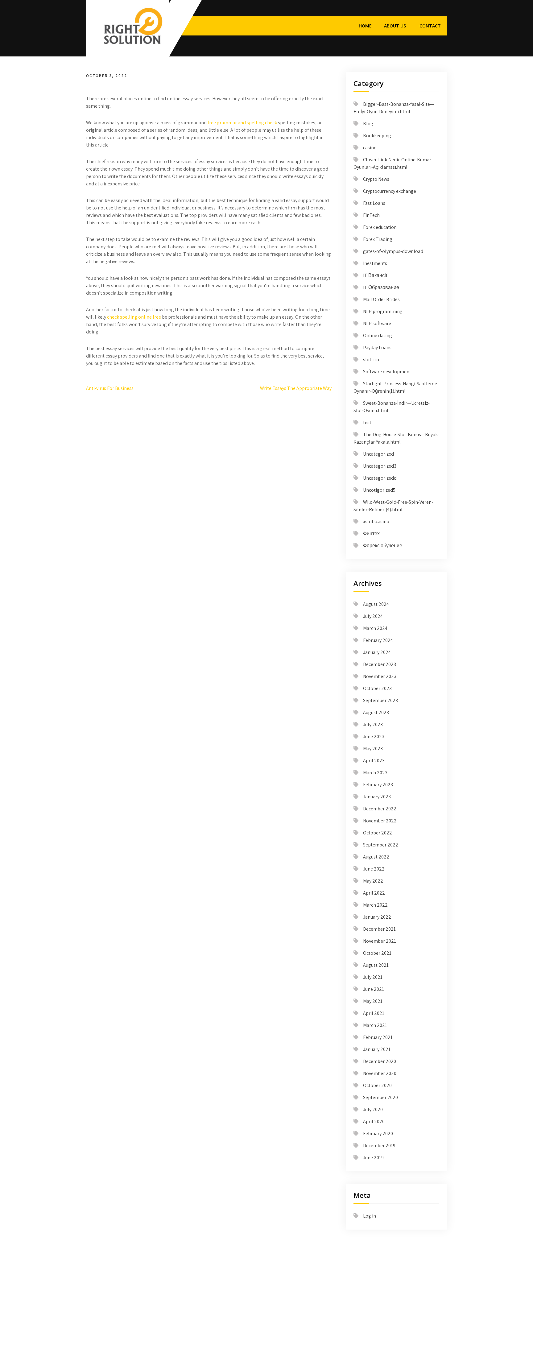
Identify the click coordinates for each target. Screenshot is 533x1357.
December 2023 (379, 664)
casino (370, 147)
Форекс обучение (382, 545)
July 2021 (372, 977)
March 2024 (375, 628)
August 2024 (376, 604)
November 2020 (379, 1073)
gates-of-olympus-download (393, 251)
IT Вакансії (375, 275)
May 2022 (373, 881)
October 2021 (377, 953)
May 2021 (372, 1001)
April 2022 (374, 893)
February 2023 (378, 784)
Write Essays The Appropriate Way (296, 388)
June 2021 (373, 989)
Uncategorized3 (379, 466)
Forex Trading (377, 239)
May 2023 (373, 748)
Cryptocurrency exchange (389, 191)
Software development (387, 371)
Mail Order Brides (381, 299)
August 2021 (376, 965)
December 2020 (379, 1061)
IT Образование (381, 287)
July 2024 (373, 616)
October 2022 (377, 833)
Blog (368, 123)
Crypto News (376, 179)
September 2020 (380, 1097)
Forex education (380, 227)
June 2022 (374, 869)
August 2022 (376, 857)
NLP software (377, 323)
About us (395, 26)
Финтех (371, 533)
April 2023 (374, 760)
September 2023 (380, 700)
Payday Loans (377, 347)
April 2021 (373, 1013)
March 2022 (375, 905)
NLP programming (383, 311)
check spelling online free (134, 317)
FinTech (371, 215)
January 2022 (377, 917)
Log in (369, 1216)
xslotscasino (376, 521)
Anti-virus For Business (110, 388)
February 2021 (378, 1037)
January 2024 (377, 652)
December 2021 (379, 929)
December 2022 (379, 808)
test (367, 422)
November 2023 (379, 676)
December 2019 (379, 1145)
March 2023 (375, 772)
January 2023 (377, 796)
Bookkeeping (377, 135)
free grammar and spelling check (242, 122)
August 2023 (376, 712)
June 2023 (373, 736)
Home (365, 26)
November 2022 (380, 820)
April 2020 (374, 1121)
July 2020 (373, 1109)
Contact (430, 26)
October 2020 (377, 1085)
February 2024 (378, 640)
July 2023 (373, 724)
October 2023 (377, 688)
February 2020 (378, 1133)
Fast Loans (374, 203)
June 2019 (373, 1157)
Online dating (377, 335)
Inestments (375, 263)
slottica (371, 359)
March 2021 (375, 1025)
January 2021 (376, 1049)
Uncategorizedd (380, 478)
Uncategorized (378, 454)
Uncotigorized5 (379, 490)
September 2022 (380, 845)
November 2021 (379, 941)
